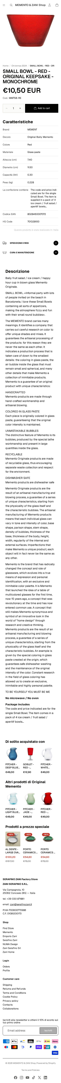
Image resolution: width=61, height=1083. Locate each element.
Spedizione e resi (19, 243)
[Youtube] (27, 1078)
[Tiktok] (34, 1078)
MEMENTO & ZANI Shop (24, 1063)
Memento (8, 932)
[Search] (11, 5)
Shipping (7, 985)
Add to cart (44, 108)
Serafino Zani (10, 940)
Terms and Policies (30, 1070)
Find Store (8, 928)
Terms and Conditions (14, 992)
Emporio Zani (10, 936)
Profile (6, 970)
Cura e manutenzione (22, 252)
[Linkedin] (45, 1078)
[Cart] (57, 5)
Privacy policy (10, 1000)
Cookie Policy (10, 996)
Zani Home (8, 952)
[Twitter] (39, 1078)
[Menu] (4, 5)
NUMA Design (10, 944)
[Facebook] (16, 1078)
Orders (6, 966)
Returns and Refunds (14, 988)
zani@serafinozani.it (21, 904)
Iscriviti (48, 1030)
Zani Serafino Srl (12, 948)
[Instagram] (21, 1078)
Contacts (8, 1004)
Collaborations (10, 1008)
